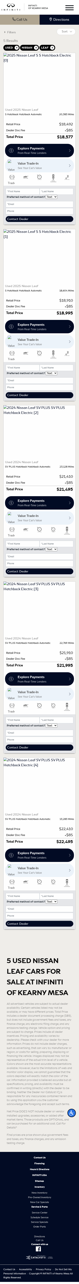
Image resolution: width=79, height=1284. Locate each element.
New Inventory (39, 1192)
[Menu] (69, 8)
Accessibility (25, 1269)
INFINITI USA (39, 1175)
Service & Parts (39, 1206)
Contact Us (40, 1157)
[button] (71, 1113)
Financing (39, 1163)
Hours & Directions (39, 1169)
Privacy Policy (43, 1269)
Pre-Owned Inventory (39, 1197)
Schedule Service (39, 1217)
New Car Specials (39, 1202)
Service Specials (39, 1222)
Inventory (40, 1186)
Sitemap (39, 1181)
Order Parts (39, 1226)
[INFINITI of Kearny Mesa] (25, 6)
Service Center (39, 1212)
